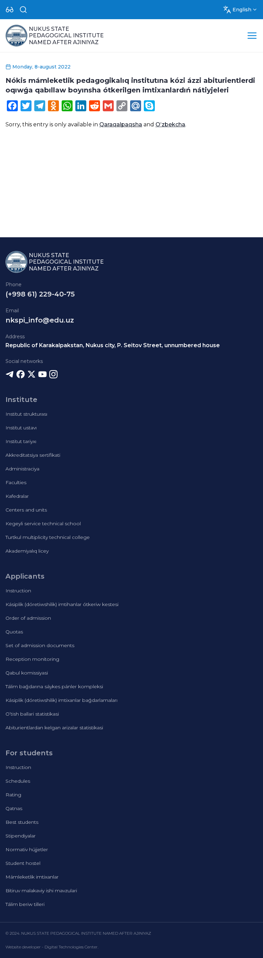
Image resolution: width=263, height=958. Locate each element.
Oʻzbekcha (170, 124)
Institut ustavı (21, 428)
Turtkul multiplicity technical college (47, 537)
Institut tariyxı (20, 441)
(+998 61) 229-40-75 (40, 294)
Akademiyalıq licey (27, 551)
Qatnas (13, 808)
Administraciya (22, 469)
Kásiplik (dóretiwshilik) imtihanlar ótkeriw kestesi (61, 604)
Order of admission (28, 618)
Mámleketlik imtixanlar (32, 877)
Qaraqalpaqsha (120, 124)
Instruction (18, 591)
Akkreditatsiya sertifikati (32, 455)
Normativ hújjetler (26, 849)
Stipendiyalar (20, 836)
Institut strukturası (26, 414)
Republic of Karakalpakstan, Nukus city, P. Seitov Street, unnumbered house (112, 345)
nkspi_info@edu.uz (39, 320)
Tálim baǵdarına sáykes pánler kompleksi (54, 686)
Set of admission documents (39, 645)
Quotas (14, 632)
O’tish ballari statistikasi (32, 714)
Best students (21, 822)
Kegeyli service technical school (43, 523)
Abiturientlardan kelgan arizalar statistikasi (54, 727)
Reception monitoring (32, 659)
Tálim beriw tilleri (25, 904)
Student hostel (22, 863)
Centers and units (26, 510)
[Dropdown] (9, 9)
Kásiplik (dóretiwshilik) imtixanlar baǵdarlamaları (61, 700)
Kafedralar (17, 496)
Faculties (15, 482)
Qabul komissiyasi (26, 673)
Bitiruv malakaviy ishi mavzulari (41, 890)
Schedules (17, 781)
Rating (13, 795)
